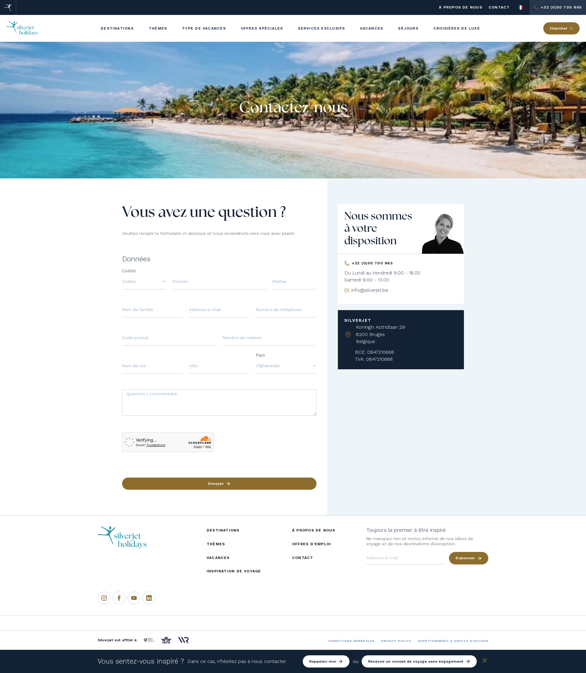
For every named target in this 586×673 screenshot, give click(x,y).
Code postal (135, 337)
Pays (260, 355)
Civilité (129, 270)
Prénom (180, 281)
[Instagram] (104, 598)
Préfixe (280, 281)
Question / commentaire (151, 393)
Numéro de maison (242, 337)
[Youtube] (134, 598)
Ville (193, 365)
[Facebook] (119, 598)
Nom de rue (134, 365)
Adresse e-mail (205, 309)
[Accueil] (8, 7)
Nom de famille (138, 309)
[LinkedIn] (149, 598)
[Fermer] (484, 661)
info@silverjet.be (369, 290)
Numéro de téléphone (279, 309)
